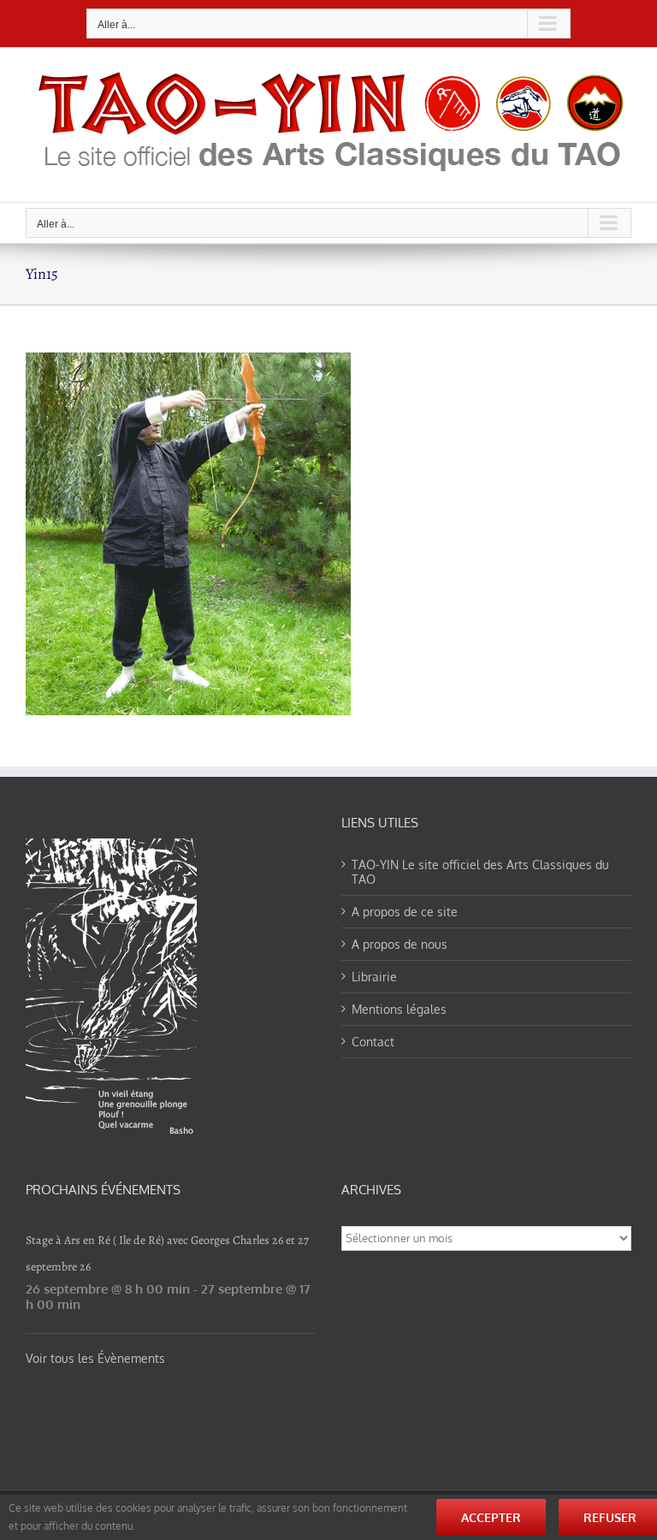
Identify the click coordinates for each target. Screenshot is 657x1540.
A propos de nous (399, 944)
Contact (373, 1041)
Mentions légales (399, 1009)
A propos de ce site (405, 911)
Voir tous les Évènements (95, 1358)
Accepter (491, 1517)
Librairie (374, 976)
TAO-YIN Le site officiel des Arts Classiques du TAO (480, 871)
